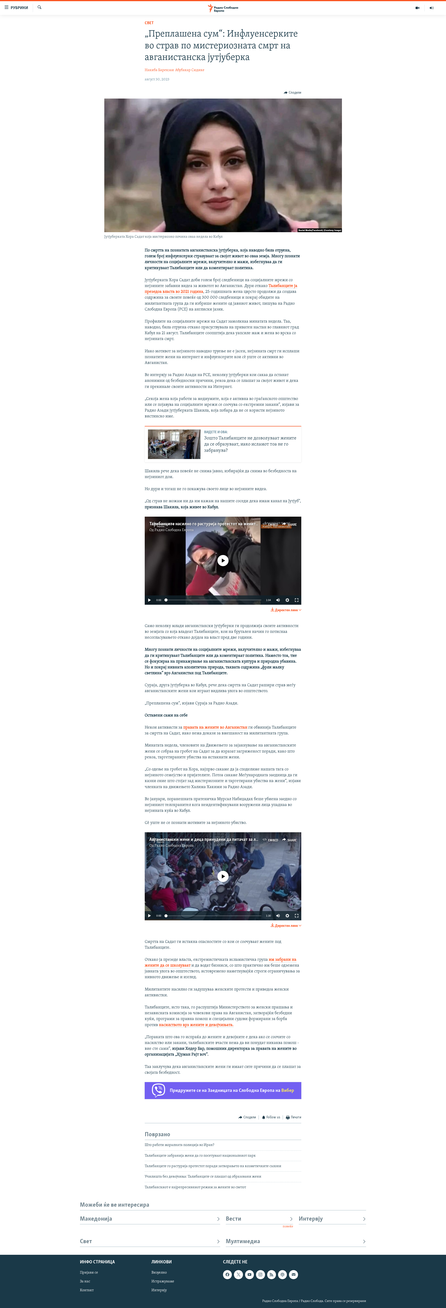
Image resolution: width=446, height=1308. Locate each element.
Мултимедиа (243, 1242)
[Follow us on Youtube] (249, 1274)
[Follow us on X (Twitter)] (238, 1274)
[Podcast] (282, 1274)
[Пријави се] (293, 1274)
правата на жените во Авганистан (215, 728)
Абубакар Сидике (189, 70)
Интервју (311, 1219)
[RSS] (271, 1274)
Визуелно (159, 1273)
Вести (233, 1219)
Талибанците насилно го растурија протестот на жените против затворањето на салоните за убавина (246, 524)
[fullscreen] (296, 600)
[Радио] (432, 8)
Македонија (96, 1219)
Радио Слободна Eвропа (174, 530)
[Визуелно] (417, 8)
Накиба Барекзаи (159, 70)
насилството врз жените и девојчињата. (196, 1025)
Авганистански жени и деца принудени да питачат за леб (204, 839)
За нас (85, 1282)
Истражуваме (162, 1282)
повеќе (288, 1226)
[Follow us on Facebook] (227, 1274)
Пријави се (89, 1273)
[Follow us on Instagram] (260, 1274)
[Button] (292, 93)
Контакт (87, 1290)
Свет (149, 23)
